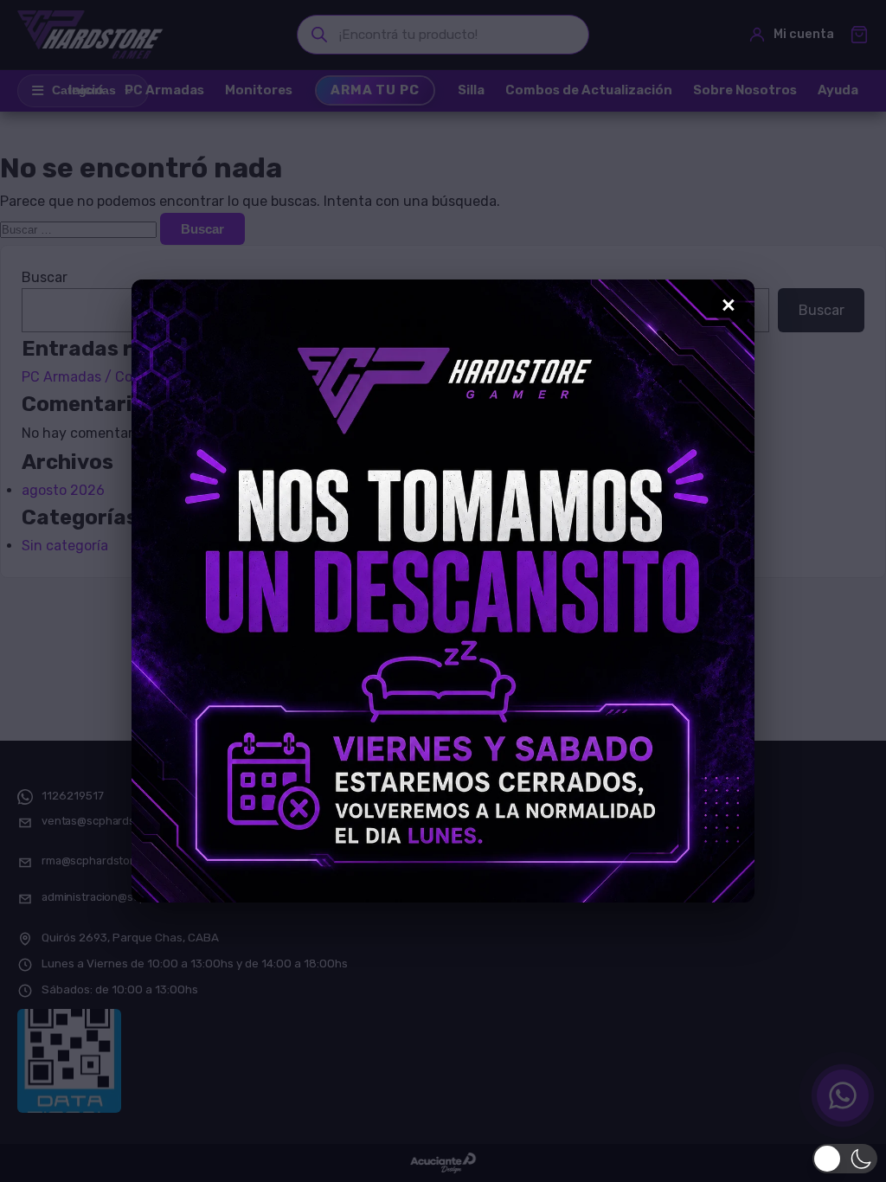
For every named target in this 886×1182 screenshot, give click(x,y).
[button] (844, 1158)
